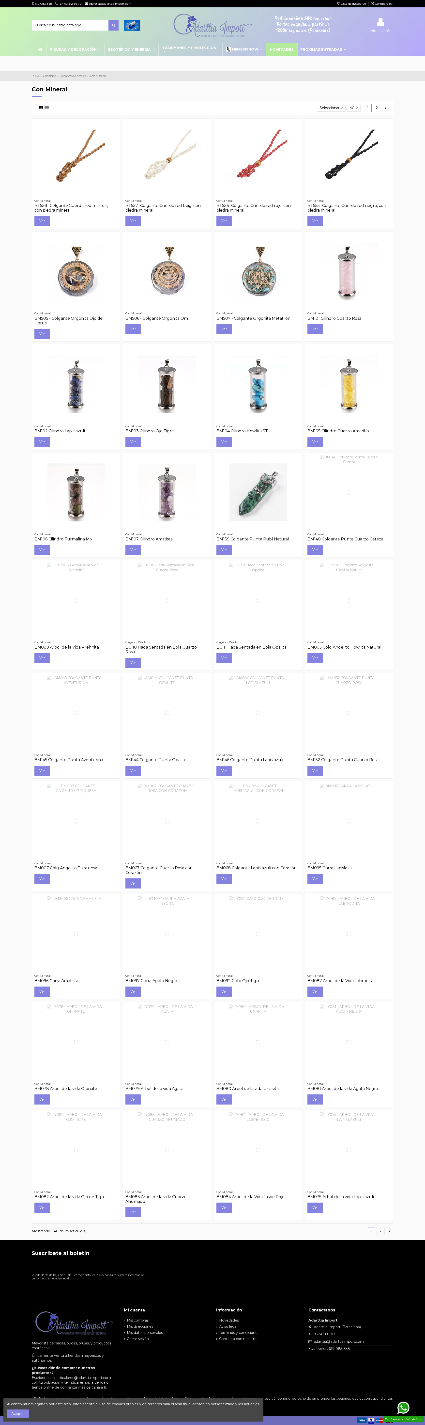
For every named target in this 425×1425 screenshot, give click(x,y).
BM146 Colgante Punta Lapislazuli (249, 759)
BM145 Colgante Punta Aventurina (68, 759)
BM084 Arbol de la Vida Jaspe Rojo (250, 1196)
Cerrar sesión (138, 1339)
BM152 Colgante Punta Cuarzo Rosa (343, 759)
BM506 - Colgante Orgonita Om (156, 318)
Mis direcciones (140, 1326)
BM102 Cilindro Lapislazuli (59, 431)
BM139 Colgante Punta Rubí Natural (252, 539)
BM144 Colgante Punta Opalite (156, 759)
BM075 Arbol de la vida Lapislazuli (340, 1196)
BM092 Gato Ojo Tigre (238, 980)
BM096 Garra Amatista (56, 980)
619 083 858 (43, 3)
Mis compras (138, 1320)
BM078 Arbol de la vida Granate (65, 1088)
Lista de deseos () (353, 3)
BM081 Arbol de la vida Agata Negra (342, 1088)
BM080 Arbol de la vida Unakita (247, 1088)
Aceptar (18, 1413)
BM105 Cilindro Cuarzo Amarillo (338, 431)
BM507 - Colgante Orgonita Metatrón (253, 318)
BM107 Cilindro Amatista (149, 539)
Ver (42, 221)
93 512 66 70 (324, 1334)
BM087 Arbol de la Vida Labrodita (340, 980)
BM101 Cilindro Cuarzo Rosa (334, 318)
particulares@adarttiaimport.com (82, 1377)
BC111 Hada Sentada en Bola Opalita (251, 647)
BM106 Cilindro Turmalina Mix (63, 539)
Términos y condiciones (239, 1332)
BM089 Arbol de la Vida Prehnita (66, 647)
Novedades (229, 1320)
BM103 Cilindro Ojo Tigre (149, 431)
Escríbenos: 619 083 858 (329, 1348)
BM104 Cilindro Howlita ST (242, 431)
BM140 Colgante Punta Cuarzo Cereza (345, 539)
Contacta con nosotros (238, 1339)
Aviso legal (228, 1326)
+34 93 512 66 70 (70, 3)
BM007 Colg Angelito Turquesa (65, 868)
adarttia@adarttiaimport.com (110, 3)
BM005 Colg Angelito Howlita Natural (344, 647)
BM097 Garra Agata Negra (151, 980)
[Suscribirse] (142, 1266)
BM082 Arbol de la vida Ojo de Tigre (70, 1196)
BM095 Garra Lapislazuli (330, 868)
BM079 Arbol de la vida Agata (154, 1088)
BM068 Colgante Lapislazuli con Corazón (256, 868)
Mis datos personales (145, 1332)
